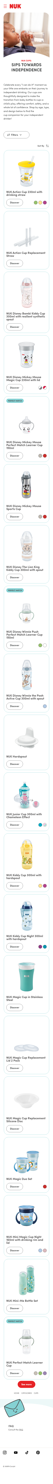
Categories (26, 1393)
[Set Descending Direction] (47, 146)
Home (16, 1393)
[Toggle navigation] (5, 6)
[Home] (15, 6)
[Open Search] (36, 6)
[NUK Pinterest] (38, 1453)
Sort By (41, 146)
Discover (14, 202)
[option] (36, 202)
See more (26, 1384)
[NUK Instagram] (4, 1453)
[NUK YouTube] (16, 1453)
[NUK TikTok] (27, 1453)
